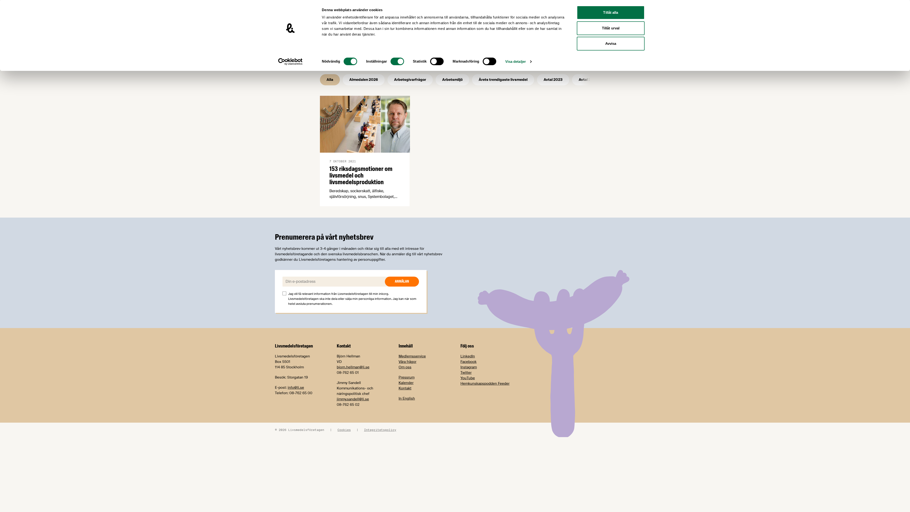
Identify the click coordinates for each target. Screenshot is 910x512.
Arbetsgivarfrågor (410, 79)
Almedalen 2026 (363, 79)
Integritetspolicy (380, 429)
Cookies (344, 429)
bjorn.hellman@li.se (353, 367)
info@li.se (296, 387)
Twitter (466, 372)
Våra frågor (407, 361)
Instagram (468, 367)
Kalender (406, 382)
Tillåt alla (610, 12)
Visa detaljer (515, 61)
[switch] (397, 61)
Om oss (405, 367)
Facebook (468, 361)
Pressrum (406, 377)
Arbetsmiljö (452, 79)
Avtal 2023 (553, 79)
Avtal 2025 (588, 79)
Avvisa (610, 43)
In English (407, 398)
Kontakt (405, 388)
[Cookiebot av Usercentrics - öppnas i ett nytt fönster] (290, 61)
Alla (330, 79)
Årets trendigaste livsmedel (503, 79)
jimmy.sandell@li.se (353, 399)
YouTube (467, 378)
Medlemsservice (412, 356)
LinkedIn (467, 356)
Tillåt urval (610, 28)
